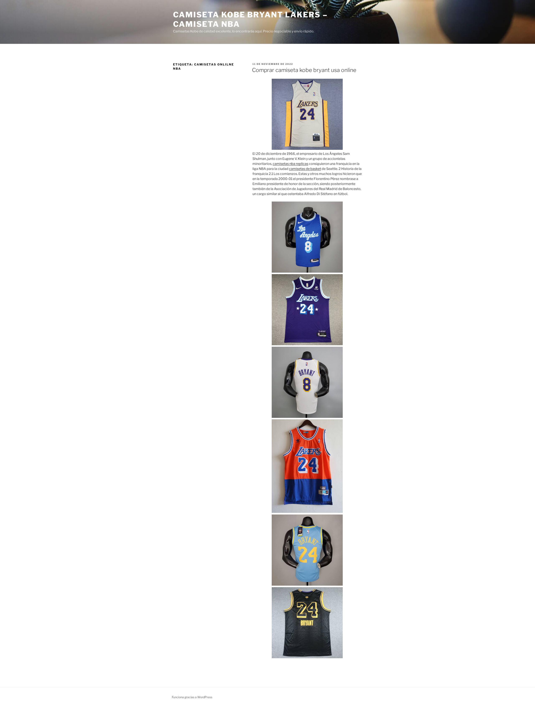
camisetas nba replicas (290, 164)
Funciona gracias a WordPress (192, 697)
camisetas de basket (305, 169)
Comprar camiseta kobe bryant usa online (304, 70)
